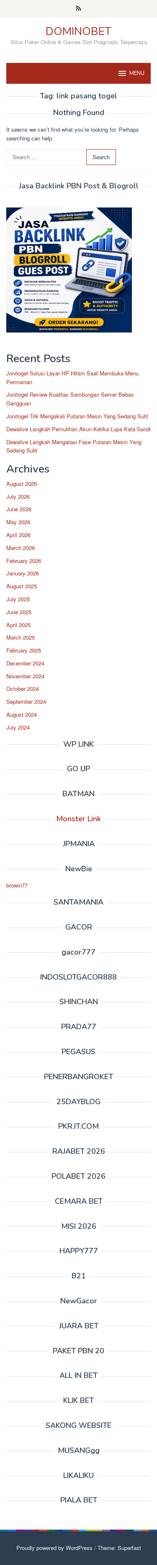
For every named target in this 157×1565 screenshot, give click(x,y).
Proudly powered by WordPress (54, 1548)
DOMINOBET (78, 31)
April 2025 (18, 625)
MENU (136, 73)
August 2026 (21, 484)
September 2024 (26, 701)
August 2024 (21, 714)
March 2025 (20, 637)
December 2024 (25, 663)
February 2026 (23, 561)
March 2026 (20, 548)
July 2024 (18, 727)
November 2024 (25, 676)
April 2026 (18, 535)
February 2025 (23, 650)
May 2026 (18, 522)
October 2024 (22, 688)
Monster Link (78, 819)
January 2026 (22, 573)
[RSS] (78, 9)
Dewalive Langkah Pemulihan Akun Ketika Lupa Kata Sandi (78, 429)
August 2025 (21, 586)
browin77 (17, 885)
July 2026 (18, 496)
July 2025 (18, 599)
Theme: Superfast (119, 1548)
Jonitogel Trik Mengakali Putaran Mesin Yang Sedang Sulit (77, 416)
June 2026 (18, 509)
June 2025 (18, 612)
